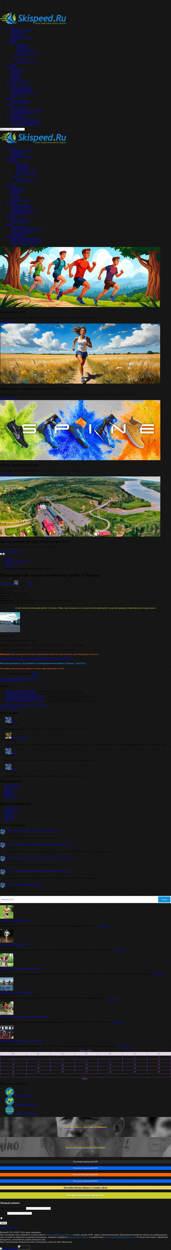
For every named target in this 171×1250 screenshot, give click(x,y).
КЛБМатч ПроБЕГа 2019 (22, 157)
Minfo (30, 584)
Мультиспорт (17, 188)
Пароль (3, 1213)
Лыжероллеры (10, 817)
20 (86, 1068)
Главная (9, 559)
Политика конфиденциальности (25, 239)
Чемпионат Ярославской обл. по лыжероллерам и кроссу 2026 (42, 844)
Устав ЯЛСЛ (22, 179)
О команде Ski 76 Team (21, 150)
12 (63, 1064)
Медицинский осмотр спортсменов (27, 229)
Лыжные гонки (18, 191)
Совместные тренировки (25, 1104)
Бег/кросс (8, 790)
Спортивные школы (20, 227)
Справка (9, 224)
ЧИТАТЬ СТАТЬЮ (9, 399)
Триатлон (15, 195)
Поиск (164, 899)
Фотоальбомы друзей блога (23, 212)
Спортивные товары (20, 219)
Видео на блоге (18, 215)
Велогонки (16, 198)
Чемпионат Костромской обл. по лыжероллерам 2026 (24, 1016)
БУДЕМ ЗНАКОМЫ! (9, 552)
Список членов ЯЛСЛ (26, 181)
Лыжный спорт (11, 808)
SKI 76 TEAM (11, 147)
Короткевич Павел (20, 738)
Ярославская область (9, 680)
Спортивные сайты (19, 234)
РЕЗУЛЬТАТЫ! (7, 322)
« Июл (84, 1078)
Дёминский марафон (23, 1095)
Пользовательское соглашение (24, 243)
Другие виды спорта (20, 200)
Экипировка (16, 154)
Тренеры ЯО (22, 171)
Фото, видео (11, 203)
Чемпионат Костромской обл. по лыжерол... (25, 701)
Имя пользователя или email (13, 1208)
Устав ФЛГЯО (22, 167)
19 (63, 1068)
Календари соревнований (17, 561)
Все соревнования (12, 785)
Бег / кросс (15, 193)
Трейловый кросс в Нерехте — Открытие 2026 (35, 831)
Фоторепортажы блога (21, 210)
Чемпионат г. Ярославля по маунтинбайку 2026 (21, 968)
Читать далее (103, 926)
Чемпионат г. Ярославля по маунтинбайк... (24, 696)
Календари (10, 186)
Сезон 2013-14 (11, 566)
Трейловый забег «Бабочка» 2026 (20, 693)
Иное (6, 820)
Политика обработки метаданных (26, 241)
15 (135, 1064)
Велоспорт (9, 812)
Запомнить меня (10, 1218)
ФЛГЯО (14, 162)
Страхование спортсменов (23, 231)
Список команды (18, 152)
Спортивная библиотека (25, 1113)
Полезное (9, 217)
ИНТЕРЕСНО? (7, 475)
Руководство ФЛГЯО (25, 169)
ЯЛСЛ (14, 176)
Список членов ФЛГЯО (27, 174)
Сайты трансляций (19, 222)
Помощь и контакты (14, 236)
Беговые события (12, 810)
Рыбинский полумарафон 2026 (28, 884)
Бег (6, 564)
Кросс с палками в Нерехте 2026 (20, 691)
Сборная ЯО (21, 164)
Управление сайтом (9, 1228)
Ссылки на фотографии (21, 207)
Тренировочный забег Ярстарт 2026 (21, 698)
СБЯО (13, 183)
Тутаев (23, 680)
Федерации (10, 159)
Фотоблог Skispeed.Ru (21, 205)
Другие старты (11, 797)
